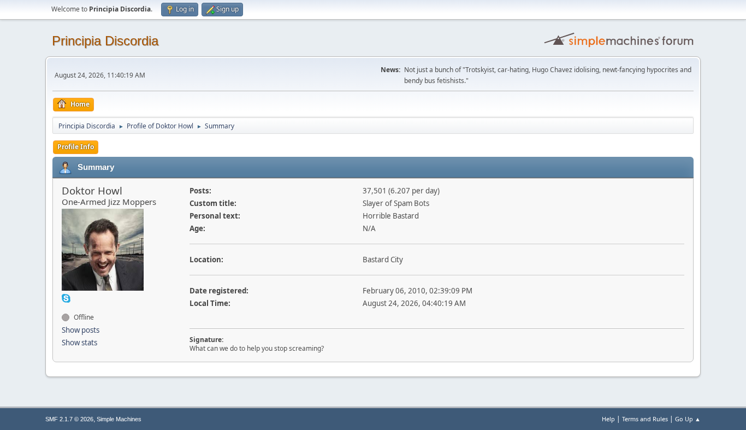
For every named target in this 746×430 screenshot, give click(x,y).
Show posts (80, 330)
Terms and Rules (645, 419)
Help (608, 419)
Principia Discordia (105, 40)
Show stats (79, 342)
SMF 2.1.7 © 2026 (69, 419)
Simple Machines (119, 419)
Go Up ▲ (688, 419)
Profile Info (75, 146)
